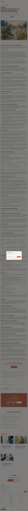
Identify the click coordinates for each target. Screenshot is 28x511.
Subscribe (18, 256)
